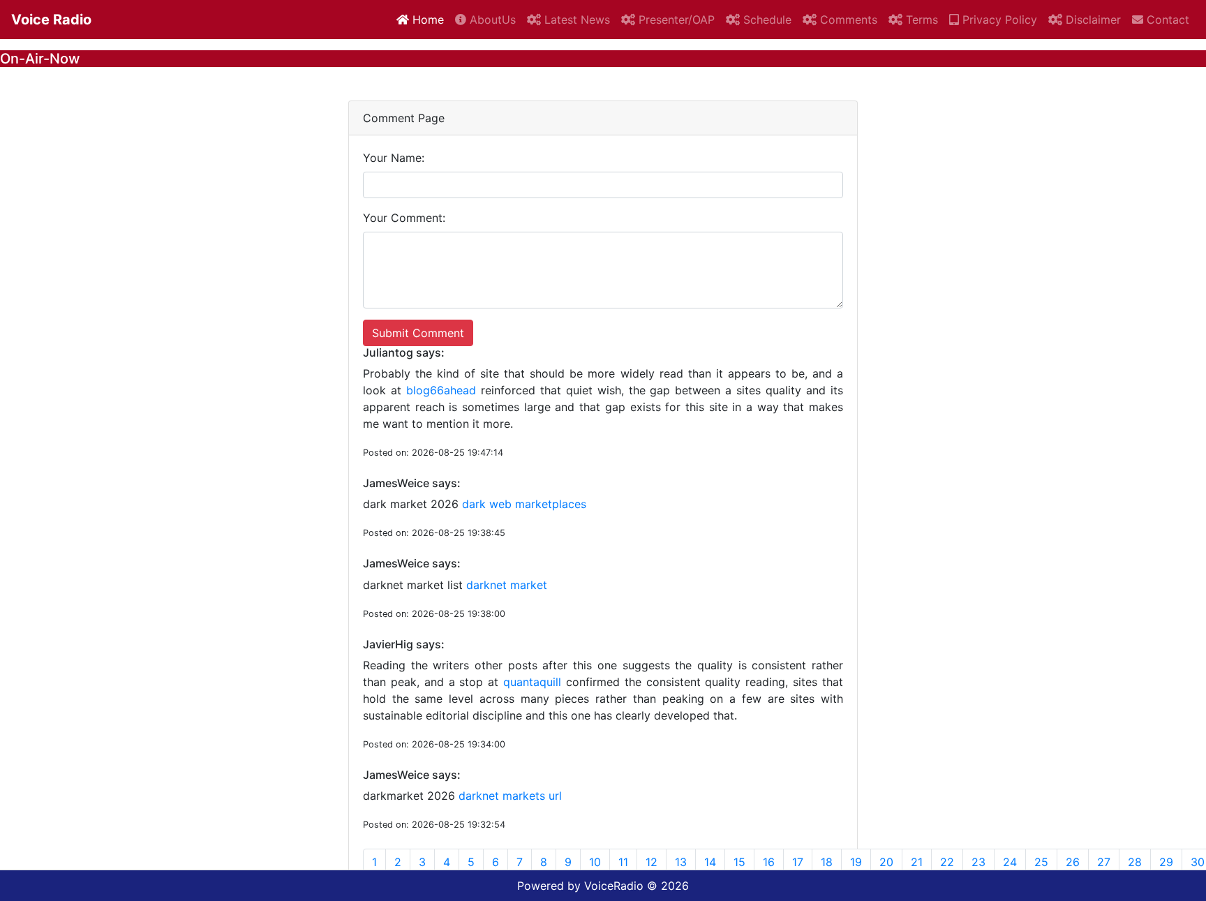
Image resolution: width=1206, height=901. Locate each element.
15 (739, 862)
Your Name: (393, 158)
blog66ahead (441, 390)
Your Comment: (404, 218)
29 (1166, 862)
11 (623, 862)
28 (1135, 862)
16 (769, 862)
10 (595, 862)
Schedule (765, 20)
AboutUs (491, 20)
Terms (920, 20)
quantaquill (532, 682)
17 (797, 862)
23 (978, 862)
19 (856, 862)
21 (917, 862)
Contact (1166, 20)
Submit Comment (418, 333)
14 (710, 862)
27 (1103, 862)
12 (651, 862)
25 (1041, 862)
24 (1010, 862)
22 (947, 862)
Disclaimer (1091, 20)
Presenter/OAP (675, 20)
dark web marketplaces (524, 504)
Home (426, 20)
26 (1073, 862)
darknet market (506, 585)
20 (886, 862)
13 (681, 862)
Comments (847, 20)
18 (827, 862)
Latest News (575, 20)
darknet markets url (510, 796)
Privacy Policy (998, 20)
